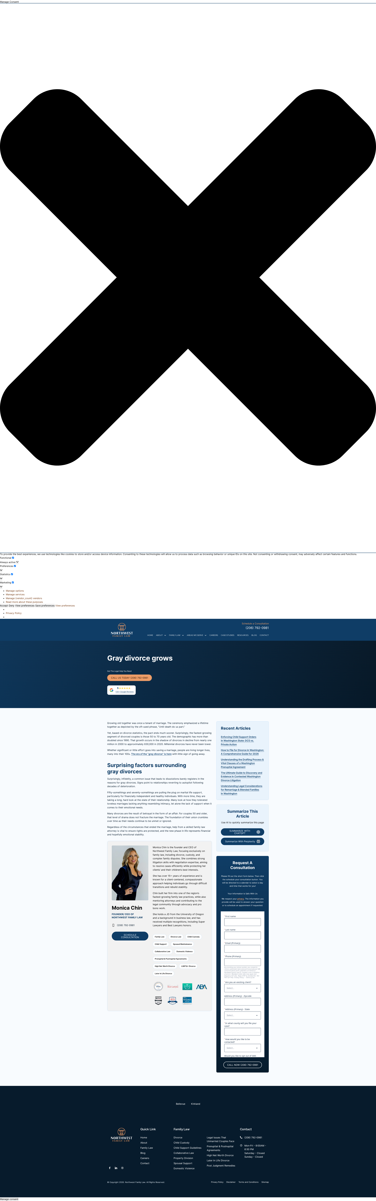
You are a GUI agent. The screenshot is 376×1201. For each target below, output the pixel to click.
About (159, 635)
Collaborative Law (184, 1152)
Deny (11, 605)
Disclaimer (231, 1182)
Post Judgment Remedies (221, 1165)
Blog (254, 635)
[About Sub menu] (165, 635)
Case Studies (227, 635)
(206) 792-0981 (257, 628)
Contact (264, 635)
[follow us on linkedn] (116, 1167)
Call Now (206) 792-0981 (242, 1064)
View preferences (25, 605)
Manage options (15, 590)
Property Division (183, 1158)
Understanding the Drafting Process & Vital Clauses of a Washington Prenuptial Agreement (242, 763)
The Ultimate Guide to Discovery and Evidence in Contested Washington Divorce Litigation (241, 776)
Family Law (175, 635)
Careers (213, 635)
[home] (122, 629)
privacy (240, 899)
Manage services (15, 594)
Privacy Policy (14, 613)
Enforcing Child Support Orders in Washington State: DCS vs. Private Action (238, 740)
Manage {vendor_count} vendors (24, 598)
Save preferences (45, 605)
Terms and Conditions (248, 1182)
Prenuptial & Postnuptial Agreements (220, 1148)
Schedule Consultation (130, 936)
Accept (4, 605)
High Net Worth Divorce (220, 1155)
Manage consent (9, 1199)
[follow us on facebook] (109, 1167)
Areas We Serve (195, 635)
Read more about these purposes (24, 601)
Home (150, 635)
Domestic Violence (184, 1168)
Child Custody (181, 1142)
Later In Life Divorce (218, 1160)
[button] (188, 278)
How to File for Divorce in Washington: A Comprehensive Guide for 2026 (242, 752)
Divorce (178, 1137)
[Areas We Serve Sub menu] (206, 635)
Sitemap (265, 1182)
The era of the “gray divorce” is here (151, 753)
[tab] (180, 1104)
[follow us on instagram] (122, 1167)
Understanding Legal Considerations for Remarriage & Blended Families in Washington (241, 789)
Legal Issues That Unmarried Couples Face (220, 1139)
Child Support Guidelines (187, 1147)
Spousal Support (183, 1163)
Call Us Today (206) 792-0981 (129, 677)
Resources (243, 635)
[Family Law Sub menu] (183, 635)
